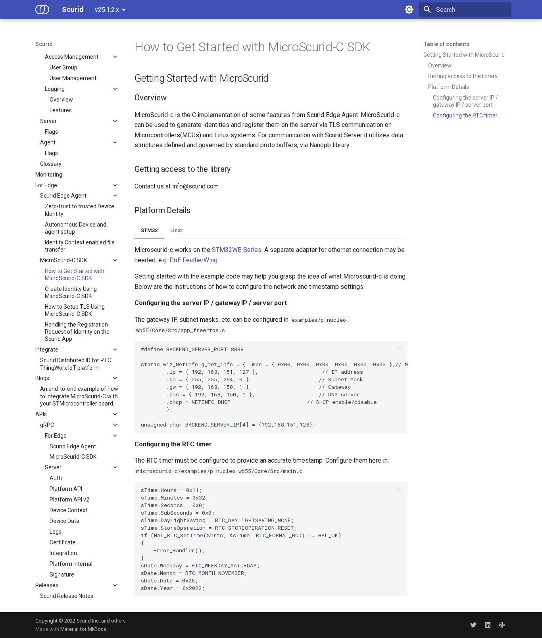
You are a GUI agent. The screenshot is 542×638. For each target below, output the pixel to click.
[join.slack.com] (502, 625)
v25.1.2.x (107, 9)
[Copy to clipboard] (399, 349)
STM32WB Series (236, 250)
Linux (176, 230)
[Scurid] (42, 9)
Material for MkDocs (83, 629)
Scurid (44, 44)
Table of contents (446, 44)
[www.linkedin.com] (487, 625)
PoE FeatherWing (193, 260)
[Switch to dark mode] (409, 9)
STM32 (149, 230)
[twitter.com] (473, 625)
